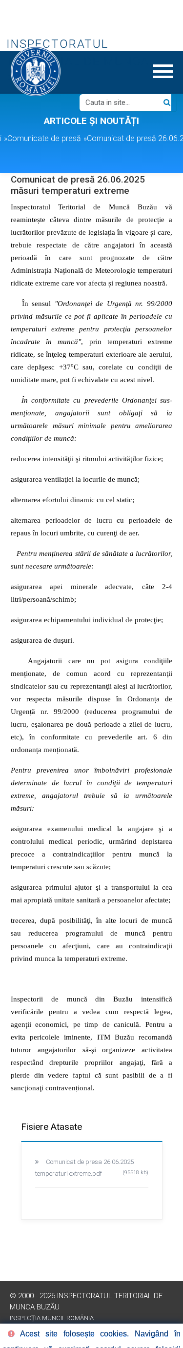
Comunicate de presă (44, 138)
